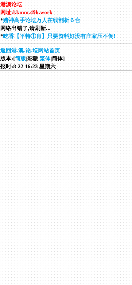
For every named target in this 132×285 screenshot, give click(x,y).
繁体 (45, 58)
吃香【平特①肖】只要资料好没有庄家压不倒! (59, 36)
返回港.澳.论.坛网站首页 (30, 50)
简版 (20, 58)
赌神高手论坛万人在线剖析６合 (41, 20)
